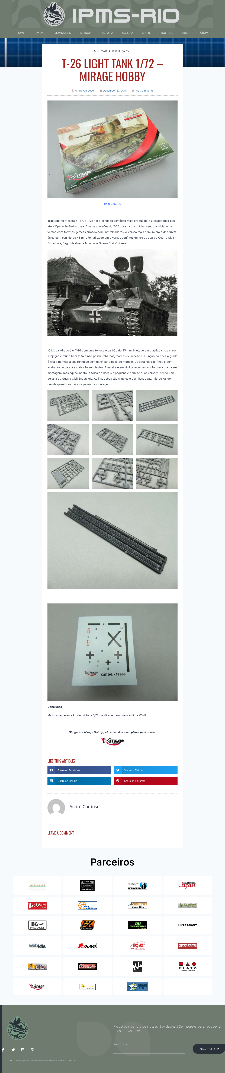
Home (21, 32)
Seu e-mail (121, 1044)
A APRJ (146, 32)
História (107, 32)
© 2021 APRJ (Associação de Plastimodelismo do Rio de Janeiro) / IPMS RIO (39, 1060)
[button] (79, 770)
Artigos (86, 32)
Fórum (203, 32)
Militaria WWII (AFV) (112, 51)
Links (185, 32)
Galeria (127, 32)
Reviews (39, 32)
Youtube (166, 32)
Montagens (62, 32)
